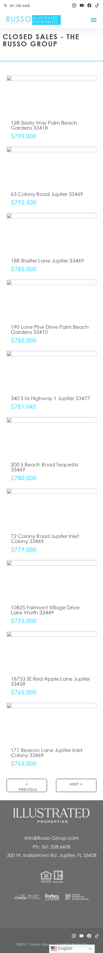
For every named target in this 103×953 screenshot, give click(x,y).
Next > (76, 784)
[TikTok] (97, 5)
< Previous (28, 787)
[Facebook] (89, 5)
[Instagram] (74, 5)
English (64, 948)
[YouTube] (81, 5)
